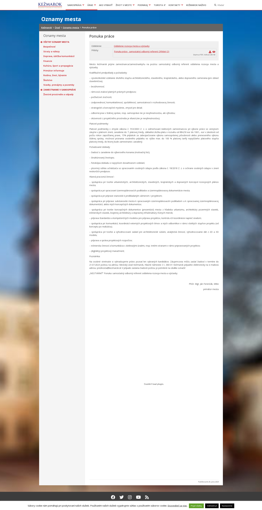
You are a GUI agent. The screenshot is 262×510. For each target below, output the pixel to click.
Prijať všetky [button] (196, 505)
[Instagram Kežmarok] (130, 497)
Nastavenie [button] (227, 505)
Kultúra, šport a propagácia (58, 65)
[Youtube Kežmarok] (138, 497)
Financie (47, 61)
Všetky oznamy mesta (56, 42)
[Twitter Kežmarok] (121, 497)
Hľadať (220, 5)
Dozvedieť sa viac (177, 505)
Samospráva (74, 5)
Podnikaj (143, 5)
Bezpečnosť (49, 46)
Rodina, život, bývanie (55, 75)
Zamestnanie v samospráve (59, 89)
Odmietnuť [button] (212, 505)
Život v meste (124, 5)
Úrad (90, 5)
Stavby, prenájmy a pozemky (58, 85)
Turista (158, 5)
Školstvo (47, 80)
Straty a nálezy (51, 51)
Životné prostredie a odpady (58, 94)
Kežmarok (50, 5)
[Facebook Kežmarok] (113, 497)
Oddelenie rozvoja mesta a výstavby (131, 46)
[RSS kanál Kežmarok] (147, 497)
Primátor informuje (53, 70)
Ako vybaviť (106, 5)
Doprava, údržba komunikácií (58, 56)
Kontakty (174, 5)
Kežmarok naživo (196, 5)
